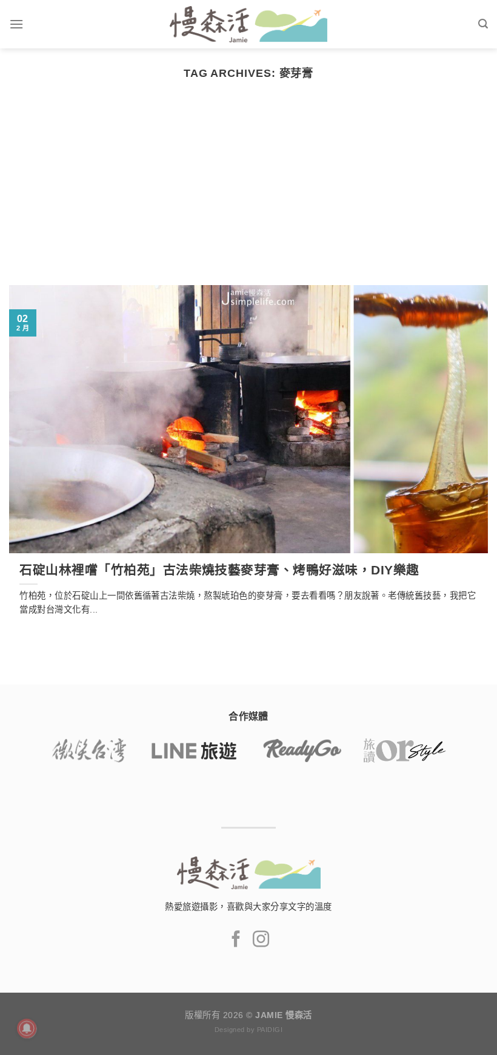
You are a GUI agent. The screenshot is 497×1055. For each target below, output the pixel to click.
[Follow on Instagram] (261, 940)
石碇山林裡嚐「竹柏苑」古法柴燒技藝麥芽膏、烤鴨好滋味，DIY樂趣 (219, 570)
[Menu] (16, 24)
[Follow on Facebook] (236, 940)
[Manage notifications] (26, 1028)
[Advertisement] (248, 194)
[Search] (483, 24)
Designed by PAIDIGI (248, 1029)
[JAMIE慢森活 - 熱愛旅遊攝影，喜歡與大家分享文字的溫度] (248, 24)
